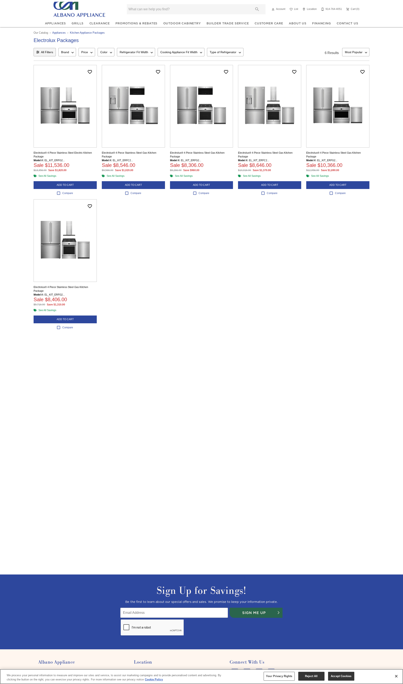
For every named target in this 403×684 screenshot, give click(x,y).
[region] (201, 676)
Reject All (311, 676)
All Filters (47, 52)
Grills (78, 23)
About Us (297, 23)
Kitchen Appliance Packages (87, 32)
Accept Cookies (341, 676)
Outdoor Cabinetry (182, 23)
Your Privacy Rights (279, 676)
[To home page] (79, 9)
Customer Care (269, 23)
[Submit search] (257, 9)
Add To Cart (65, 185)
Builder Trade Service (228, 23)
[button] (273, 9)
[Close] (396, 676)
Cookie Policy (154, 679)
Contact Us (347, 23)
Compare (67, 193)
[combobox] (67, 52)
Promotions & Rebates (136, 23)
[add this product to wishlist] (90, 72)
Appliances (55, 23)
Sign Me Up (254, 612)
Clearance (99, 23)
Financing (321, 23)
